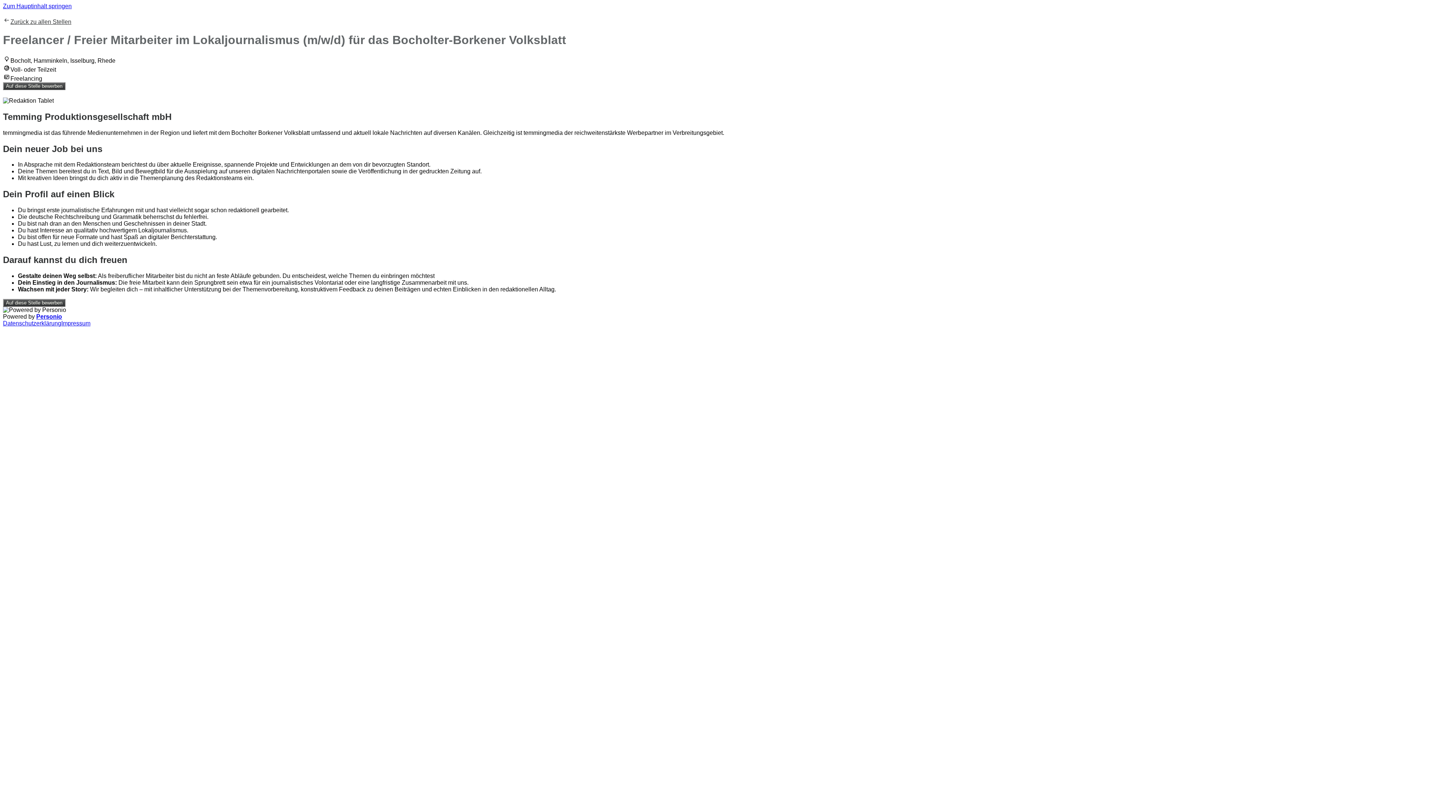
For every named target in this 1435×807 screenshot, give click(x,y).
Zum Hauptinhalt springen (37, 6)
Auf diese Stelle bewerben (34, 86)
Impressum (75, 323)
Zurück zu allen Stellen (40, 22)
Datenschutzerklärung (32, 323)
